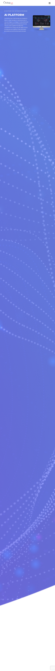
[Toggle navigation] (50, 2)
